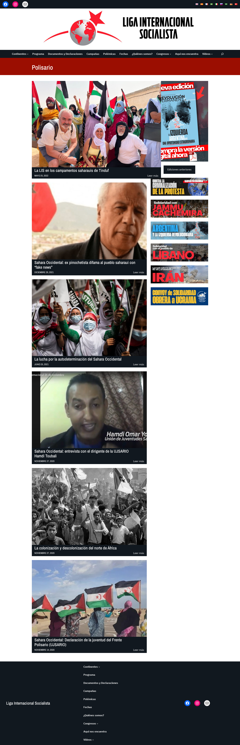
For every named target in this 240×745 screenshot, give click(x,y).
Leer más (152, 176)
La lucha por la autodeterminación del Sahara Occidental (77, 359)
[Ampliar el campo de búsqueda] (222, 54)
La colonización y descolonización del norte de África (75, 548)
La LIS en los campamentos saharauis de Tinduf (71, 170)
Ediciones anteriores (179, 169)
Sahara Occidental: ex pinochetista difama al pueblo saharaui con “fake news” (84, 265)
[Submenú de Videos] (212, 54)
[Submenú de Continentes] (28, 54)
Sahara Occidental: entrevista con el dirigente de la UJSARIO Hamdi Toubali (81, 453)
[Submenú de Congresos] (170, 54)
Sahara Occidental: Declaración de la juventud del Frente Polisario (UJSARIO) (78, 642)
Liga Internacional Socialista (28, 703)
